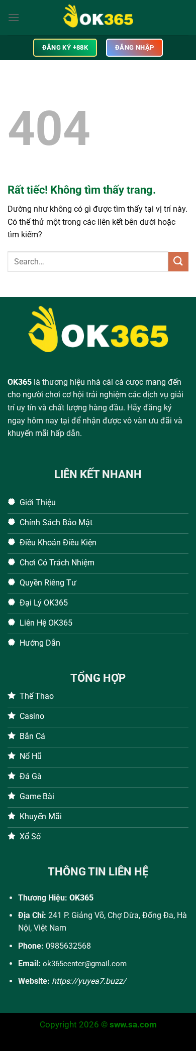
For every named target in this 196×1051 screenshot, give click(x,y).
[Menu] (14, 17)
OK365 (20, 382)
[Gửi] (178, 261)
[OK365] (98, 17)
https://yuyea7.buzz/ (89, 981)
